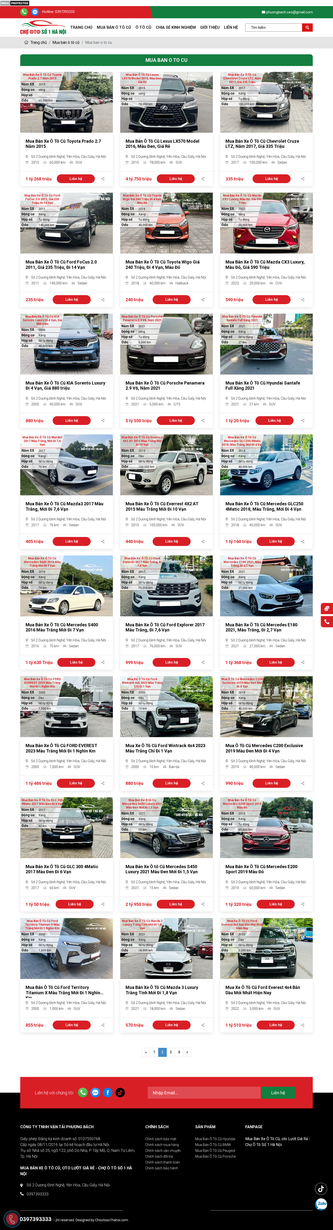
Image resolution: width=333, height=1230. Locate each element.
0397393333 (65, 12)
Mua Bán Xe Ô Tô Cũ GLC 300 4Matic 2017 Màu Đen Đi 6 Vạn (62, 869)
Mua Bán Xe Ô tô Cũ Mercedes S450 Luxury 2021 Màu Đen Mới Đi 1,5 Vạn (162, 869)
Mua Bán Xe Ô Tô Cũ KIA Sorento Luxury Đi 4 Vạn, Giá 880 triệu (65, 385)
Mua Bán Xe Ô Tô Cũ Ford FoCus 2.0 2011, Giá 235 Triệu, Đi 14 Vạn (61, 264)
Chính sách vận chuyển (163, 1151)
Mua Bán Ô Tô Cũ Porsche (215, 1156)
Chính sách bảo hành (161, 1168)
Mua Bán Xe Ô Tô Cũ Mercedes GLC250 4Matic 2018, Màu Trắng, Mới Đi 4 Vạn (264, 506)
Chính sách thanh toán (162, 1162)
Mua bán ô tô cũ (65, 42)
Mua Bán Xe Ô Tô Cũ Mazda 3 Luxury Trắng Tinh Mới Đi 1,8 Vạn (162, 990)
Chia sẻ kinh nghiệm (176, 27)
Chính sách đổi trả (159, 1156)
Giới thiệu (210, 27)
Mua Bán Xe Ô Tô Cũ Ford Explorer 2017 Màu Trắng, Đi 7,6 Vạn (165, 627)
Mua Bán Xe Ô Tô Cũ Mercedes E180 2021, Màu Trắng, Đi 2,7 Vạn (261, 627)
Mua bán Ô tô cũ (114, 27)
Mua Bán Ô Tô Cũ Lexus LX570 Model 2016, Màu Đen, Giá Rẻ (162, 144)
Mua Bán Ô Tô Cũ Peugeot (215, 1151)
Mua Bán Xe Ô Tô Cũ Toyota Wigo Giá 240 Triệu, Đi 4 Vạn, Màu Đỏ (163, 264)
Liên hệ (231, 27)
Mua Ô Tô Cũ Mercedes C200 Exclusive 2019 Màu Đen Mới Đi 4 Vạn (264, 748)
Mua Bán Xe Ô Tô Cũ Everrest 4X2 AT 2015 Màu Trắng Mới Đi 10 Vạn (162, 506)
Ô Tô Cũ (143, 27)
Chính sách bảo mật (160, 1139)
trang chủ (81, 27)
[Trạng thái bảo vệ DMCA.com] (14, 2)
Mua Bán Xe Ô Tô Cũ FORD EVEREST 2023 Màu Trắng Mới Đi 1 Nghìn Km (61, 748)
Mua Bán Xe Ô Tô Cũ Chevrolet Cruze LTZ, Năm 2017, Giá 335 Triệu (262, 144)
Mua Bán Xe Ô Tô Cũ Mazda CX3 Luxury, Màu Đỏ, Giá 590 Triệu (265, 264)
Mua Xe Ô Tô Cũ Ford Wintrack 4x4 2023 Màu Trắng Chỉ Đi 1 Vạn (165, 748)
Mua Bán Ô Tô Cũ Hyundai (215, 1139)
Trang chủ (38, 42)
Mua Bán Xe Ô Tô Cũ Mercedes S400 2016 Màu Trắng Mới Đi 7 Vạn (62, 627)
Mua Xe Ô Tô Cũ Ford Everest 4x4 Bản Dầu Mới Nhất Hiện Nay (262, 990)
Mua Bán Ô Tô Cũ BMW (213, 1145)
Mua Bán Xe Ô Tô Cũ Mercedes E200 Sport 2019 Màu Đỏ (261, 869)
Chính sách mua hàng (162, 1145)
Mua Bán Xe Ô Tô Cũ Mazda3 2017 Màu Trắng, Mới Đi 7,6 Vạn (64, 506)
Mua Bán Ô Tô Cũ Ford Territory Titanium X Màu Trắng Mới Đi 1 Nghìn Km (63, 992)
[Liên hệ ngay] (327, 622)
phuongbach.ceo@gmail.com (289, 12)
